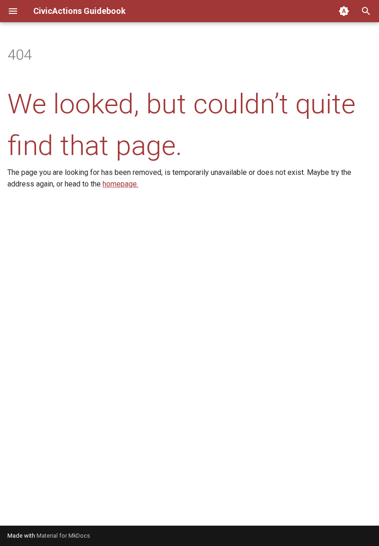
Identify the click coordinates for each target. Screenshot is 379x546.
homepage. (120, 184)
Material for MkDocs (63, 535)
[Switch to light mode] (344, 11)
